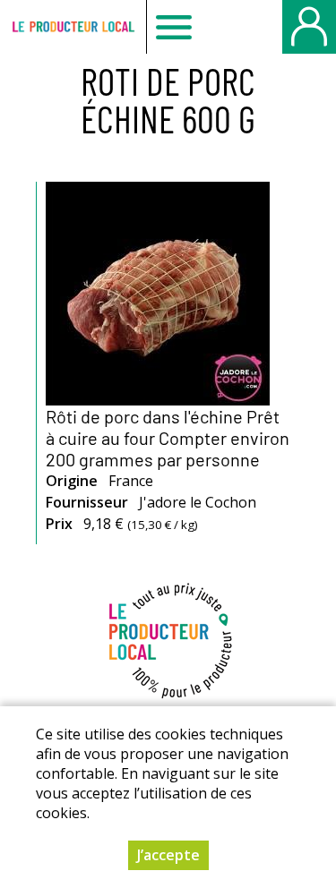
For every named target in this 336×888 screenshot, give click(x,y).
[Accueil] (73, 27)
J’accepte (168, 855)
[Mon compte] (309, 27)
